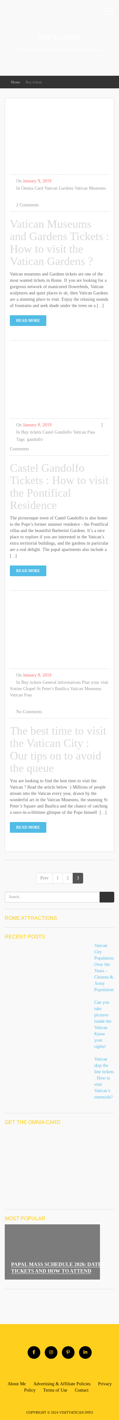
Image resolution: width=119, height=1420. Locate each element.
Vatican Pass (84, 432)
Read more (28, 320)
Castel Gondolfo (57, 432)
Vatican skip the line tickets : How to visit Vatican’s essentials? (104, 1078)
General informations (62, 682)
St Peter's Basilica (53, 688)
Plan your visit (95, 682)
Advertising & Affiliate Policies (61, 1384)
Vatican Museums (90, 188)
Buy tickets (31, 432)
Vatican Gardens (58, 188)
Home (15, 82)
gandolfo (35, 439)
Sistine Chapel (23, 688)
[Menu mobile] (108, 12)
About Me (17, 1384)
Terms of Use (55, 1390)
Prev (44, 878)
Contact (82, 1390)
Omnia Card (32, 188)
